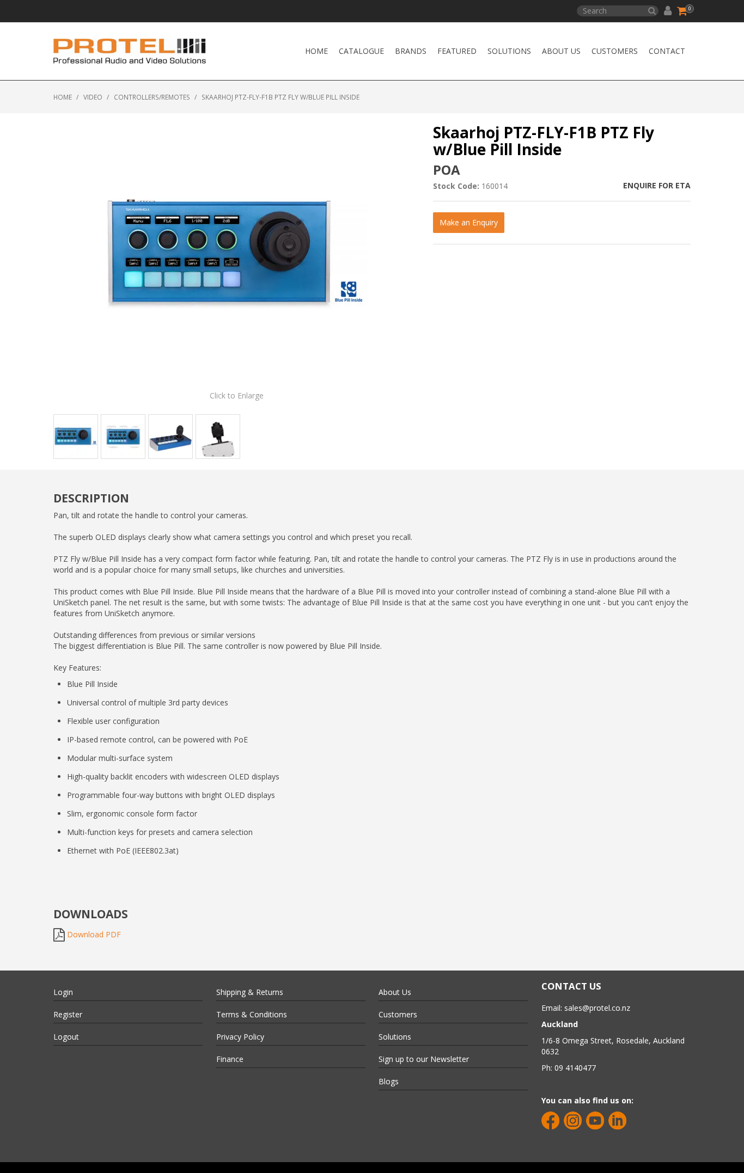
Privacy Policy (240, 1036)
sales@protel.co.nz (597, 1008)
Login (63, 992)
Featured (457, 51)
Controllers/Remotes (152, 97)
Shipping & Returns (249, 992)
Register (67, 1014)
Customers (614, 51)
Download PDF (94, 934)
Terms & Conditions (251, 1014)
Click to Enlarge (237, 395)
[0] (682, 10)
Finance (229, 1059)
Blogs (389, 1081)
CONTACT (667, 51)
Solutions (509, 51)
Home (316, 51)
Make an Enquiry (469, 222)
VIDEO (92, 97)
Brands (410, 51)
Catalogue (361, 51)
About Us (561, 51)
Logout (66, 1036)
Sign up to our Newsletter (424, 1059)
